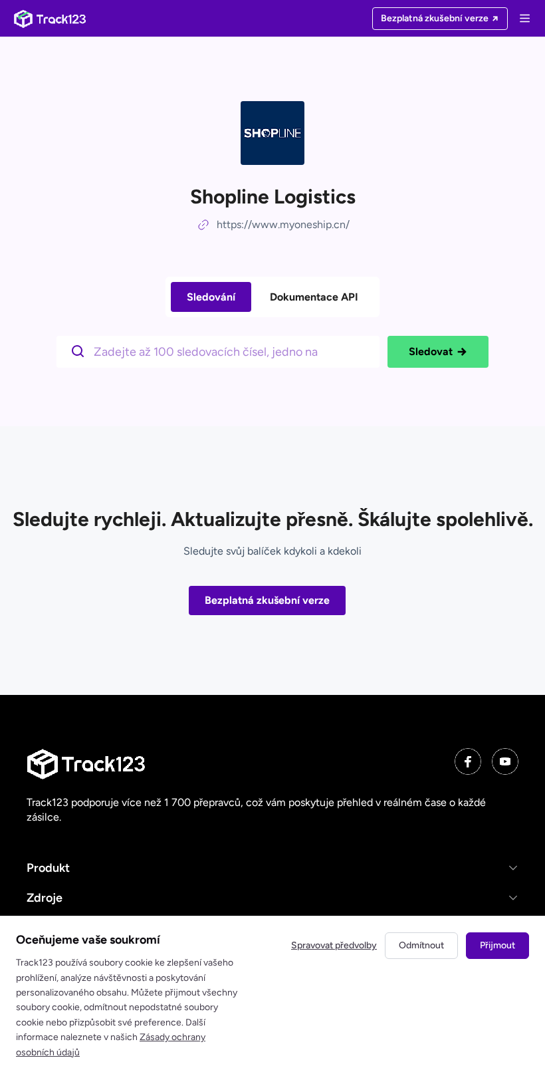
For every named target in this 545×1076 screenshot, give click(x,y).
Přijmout (497, 945)
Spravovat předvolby (334, 945)
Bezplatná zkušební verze (267, 600)
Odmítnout (421, 945)
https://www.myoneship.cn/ (283, 224)
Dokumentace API (314, 297)
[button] (272, 868)
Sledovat (431, 351)
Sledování (211, 297)
